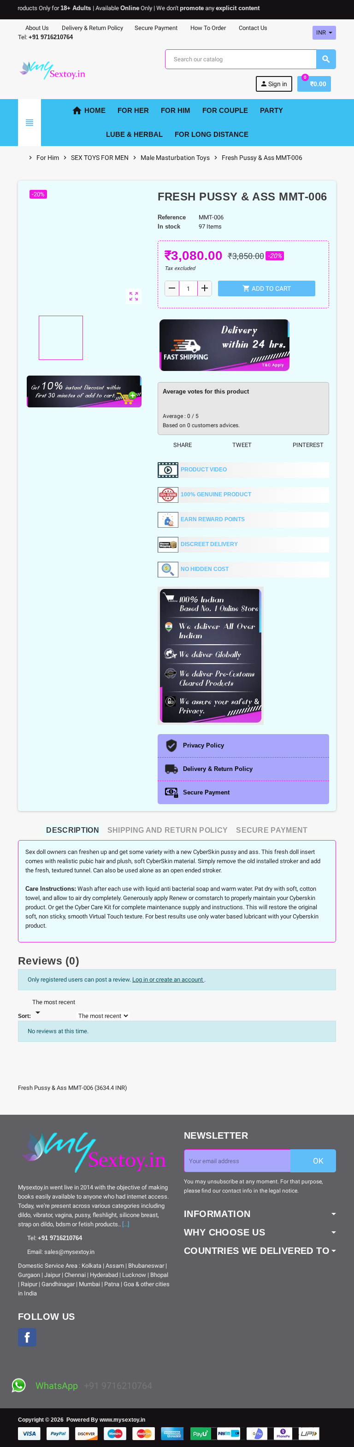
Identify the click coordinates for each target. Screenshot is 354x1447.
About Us (36, 27)
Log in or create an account (168, 979)
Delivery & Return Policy (91, 27)
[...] (125, 1224)
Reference (172, 217)
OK (317, 1160)
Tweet (241, 444)
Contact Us (252, 27)
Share (182, 444)
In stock (169, 226)
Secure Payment (156, 27)
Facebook (27, 1337)
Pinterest (307, 444)
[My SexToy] (52, 69)
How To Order (207, 27)
